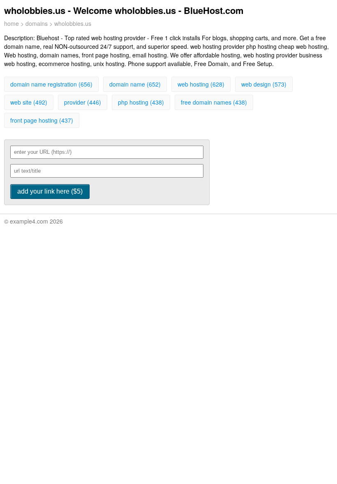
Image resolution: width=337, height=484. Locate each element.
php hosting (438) (141, 102)
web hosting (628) (201, 84)
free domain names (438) (214, 102)
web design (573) (263, 84)
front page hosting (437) (41, 120)
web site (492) (28, 102)
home (11, 23)
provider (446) (82, 102)
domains (36, 23)
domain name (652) (135, 84)
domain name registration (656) (51, 84)
